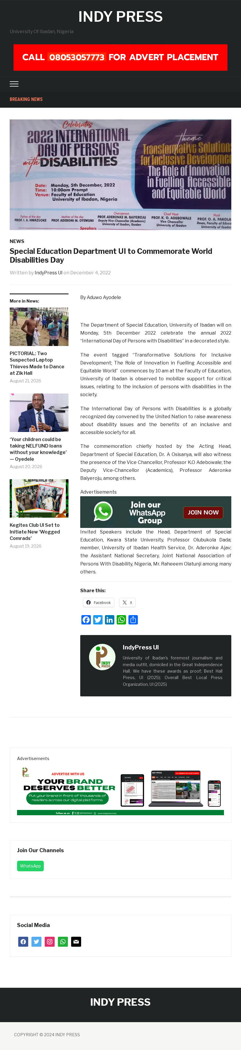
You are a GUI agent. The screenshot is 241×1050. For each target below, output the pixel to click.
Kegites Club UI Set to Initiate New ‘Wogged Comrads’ (35, 531)
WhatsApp (30, 865)
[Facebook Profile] (165, 648)
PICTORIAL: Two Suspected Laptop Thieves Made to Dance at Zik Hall (37, 363)
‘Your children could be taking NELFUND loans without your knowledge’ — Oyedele (38, 449)
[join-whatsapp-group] (155, 511)
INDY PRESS (120, 16)
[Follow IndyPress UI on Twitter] (171, 648)
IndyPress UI (49, 273)
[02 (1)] (120, 788)
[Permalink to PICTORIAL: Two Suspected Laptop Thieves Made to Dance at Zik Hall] (39, 329)
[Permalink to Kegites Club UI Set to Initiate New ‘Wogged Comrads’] (39, 500)
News (17, 241)
